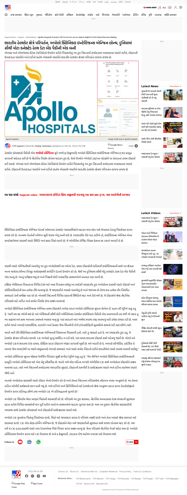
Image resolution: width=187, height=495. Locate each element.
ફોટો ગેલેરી (59, 14)
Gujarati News (10, 37)
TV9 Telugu (110, 478)
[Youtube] (20, 441)
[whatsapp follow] (38, 441)
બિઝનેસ (105, 14)
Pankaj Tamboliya (43, 146)
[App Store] (39, 485)
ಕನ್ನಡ (73, 2)
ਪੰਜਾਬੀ (100, 2)
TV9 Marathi (97, 478)
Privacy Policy (125, 471)
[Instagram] (38, 476)
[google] (117, 146)
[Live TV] (169, 7)
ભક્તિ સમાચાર (170, 14)
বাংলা (94, 2)
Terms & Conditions (142, 471)
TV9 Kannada (123, 478)
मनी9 (121, 2)
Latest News (149, 86)
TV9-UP (127, 2)
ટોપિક (143, 14)
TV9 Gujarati (18, 146)
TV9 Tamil (159, 478)
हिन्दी (58, 2)
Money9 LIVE (102, 483)
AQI (164, 7)
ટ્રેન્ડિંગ (135, 14)
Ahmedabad (31, 37)
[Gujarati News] (8, 7)
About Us (74, 471)
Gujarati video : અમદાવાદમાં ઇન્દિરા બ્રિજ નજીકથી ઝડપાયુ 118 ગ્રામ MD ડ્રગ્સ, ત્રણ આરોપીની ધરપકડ (75, 195)
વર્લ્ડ (97, 14)
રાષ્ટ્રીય (90, 14)
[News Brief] (149, 7)
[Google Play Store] (19, 485)
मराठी (89, 2)
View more (174, 86)
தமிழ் (107, 2)
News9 (65, 2)
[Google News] (29, 441)
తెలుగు (81, 2)
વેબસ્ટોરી (116, 14)
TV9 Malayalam (172, 478)
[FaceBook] (26, 476)
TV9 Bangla (136, 478)
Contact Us (63, 471)
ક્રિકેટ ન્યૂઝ (29, 14)
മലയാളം (114, 2)
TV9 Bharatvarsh (83, 478)
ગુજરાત (39, 14)
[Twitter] (32, 476)
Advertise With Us (89, 471)
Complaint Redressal (108, 471)
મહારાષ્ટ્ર (158, 14)
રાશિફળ (69, 14)
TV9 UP (79, 483)
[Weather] (160, 7)
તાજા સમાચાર (16, 14)
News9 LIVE (89, 483)
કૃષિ (150, 14)
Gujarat (21, 37)
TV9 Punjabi (148, 478)
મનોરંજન (126, 14)
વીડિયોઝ (48, 14)
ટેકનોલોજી (80, 14)
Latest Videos (150, 213)
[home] (6, 14)
